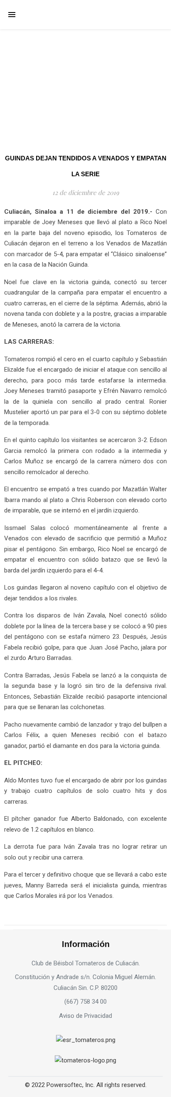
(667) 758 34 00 (85, 1001)
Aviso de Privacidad (85, 1016)
